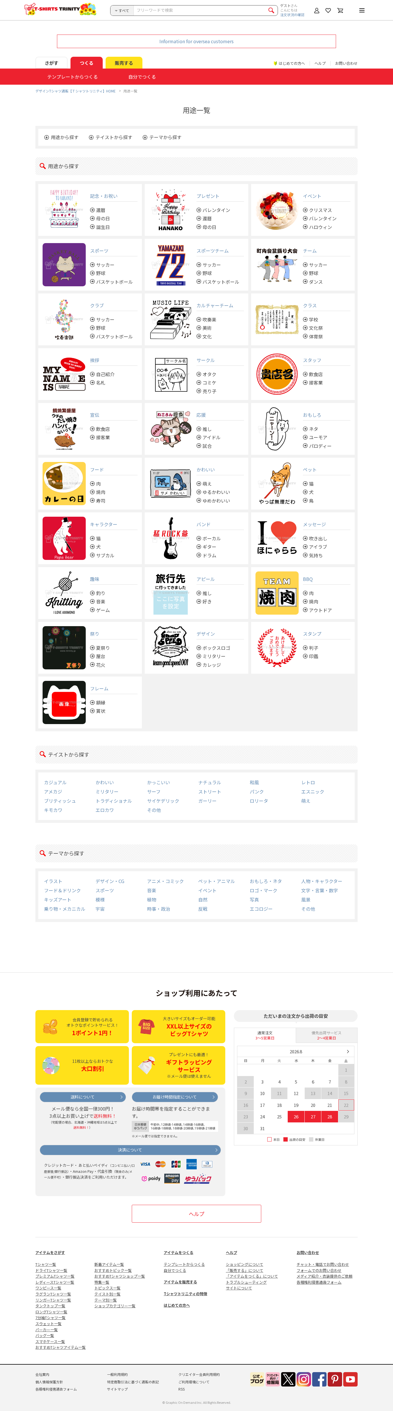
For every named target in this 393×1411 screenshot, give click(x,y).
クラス (310, 305)
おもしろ (312, 414)
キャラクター (103, 524)
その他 (154, 809)
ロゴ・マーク (263, 890)
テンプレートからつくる (184, 1264)
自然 (202, 899)
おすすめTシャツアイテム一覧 (60, 1347)
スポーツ (99, 250)
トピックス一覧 (107, 1288)
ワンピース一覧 (48, 1288)
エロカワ (105, 809)
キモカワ (53, 809)
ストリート (209, 791)
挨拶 (94, 360)
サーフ (154, 791)
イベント (312, 195)
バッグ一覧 (44, 1335)
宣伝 (94, 414)
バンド (204, 524)
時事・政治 (158, 908)
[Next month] (347, 1051)
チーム (310, 250)
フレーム (99, 688)
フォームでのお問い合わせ (319, 1270)
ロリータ (259, 800)
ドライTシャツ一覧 (51, 1270)
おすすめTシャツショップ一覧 (119, 1276)
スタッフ (312, 360)
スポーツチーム (213, 250)
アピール (206, 578)
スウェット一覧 (48, 1323)
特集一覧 (101, 1282)
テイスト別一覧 (107, 1294)
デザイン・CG (110, 881)
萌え (305, 800)
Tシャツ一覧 (45, 1264)
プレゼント (208, 195)
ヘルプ (320, 63)
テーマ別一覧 (105, 1300)
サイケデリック (163, 800)
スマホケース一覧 (50, 1341)
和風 (254, 782)
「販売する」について (244, 1270)
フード (97, 469)
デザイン (206, 633)
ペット (310, 469)
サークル (206, 360)
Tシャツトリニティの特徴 (185, 1293)
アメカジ (53, 791)
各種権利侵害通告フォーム (319, 1282)
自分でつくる (175, 1270)
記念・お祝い (104, 195)
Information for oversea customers (196, 41)
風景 (305, 899)
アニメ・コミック (165, 881)
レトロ (308, 782)
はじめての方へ (177, 1305)
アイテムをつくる (178, 1252)
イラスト (53, 881)
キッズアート (57, 899)
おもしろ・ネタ (266, 881)
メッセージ (314, 524)
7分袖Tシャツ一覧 (50, 1317)
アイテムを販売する (180, 1282)
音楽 (151, 890)
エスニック (312, 791)
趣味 (94, 578)
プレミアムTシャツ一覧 (55, 1276)
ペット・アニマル (216, 881)
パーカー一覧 (46, 1329)
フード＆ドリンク (62, 890)
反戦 (202, 908)
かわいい (206, 469)
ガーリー (207, 800)
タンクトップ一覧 (50, 1305)
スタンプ (312, 633)
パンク (257, 791)
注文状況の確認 (292, 14)
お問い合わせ (346, 63)
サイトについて (239, 1288)
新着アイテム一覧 (109, 1264)
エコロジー (261, 908)
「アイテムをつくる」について (252, 1276)
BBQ (308, 578)
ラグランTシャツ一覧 (53, 1294)
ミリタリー (107, 791)
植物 (151, 899)
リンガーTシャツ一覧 (53, 1300)
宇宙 (100, 908)
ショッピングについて (244, 1264)
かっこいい (158, 782)
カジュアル (55, 782)
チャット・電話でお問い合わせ (323, 1264)
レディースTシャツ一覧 (54, 1282)
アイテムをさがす (50, 1252)
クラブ (97, 305)
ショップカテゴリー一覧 (115, 1305)
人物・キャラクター (321, 881)
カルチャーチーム (215, 305)
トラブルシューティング (246, 1282)
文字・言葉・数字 (319, 890)
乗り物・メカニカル (64, 908)
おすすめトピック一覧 (113, 1270)
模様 (100, 899)
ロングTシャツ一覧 (51, 1312)
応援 (201, 414)
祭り (94, 633)
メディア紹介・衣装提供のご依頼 (324, 1276)
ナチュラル (209, 782)
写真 (254, 899)
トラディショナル (114, 800)
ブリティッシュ (60, 800)
